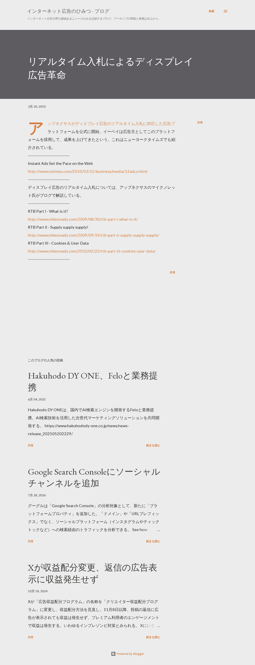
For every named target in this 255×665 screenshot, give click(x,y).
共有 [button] (200, 122)
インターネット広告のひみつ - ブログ (68, 11)
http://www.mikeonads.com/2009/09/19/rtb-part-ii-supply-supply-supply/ (93, 235)
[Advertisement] (95, 308)
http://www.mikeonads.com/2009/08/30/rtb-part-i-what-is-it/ (83, 219)
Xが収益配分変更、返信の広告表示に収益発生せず (92, 573)
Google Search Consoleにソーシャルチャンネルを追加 (94, 477)
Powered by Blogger (130, 654)
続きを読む (153, 445)
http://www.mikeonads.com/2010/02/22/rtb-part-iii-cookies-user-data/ (92, 251)
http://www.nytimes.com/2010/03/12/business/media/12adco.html (87, 171)
